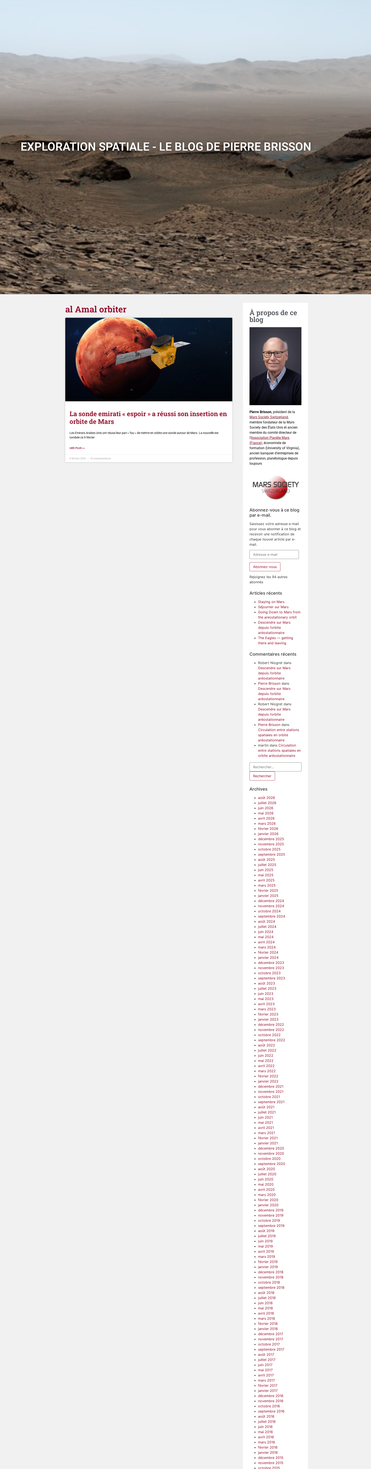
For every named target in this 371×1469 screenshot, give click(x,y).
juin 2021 (265, 1117)
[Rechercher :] (275, 766)
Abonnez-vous (265, 567)
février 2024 (268, 952)
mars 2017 (266, 1380)
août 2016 (266, 1416)
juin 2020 (265, 1179)
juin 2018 (265, 1303)
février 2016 (268, 1447)
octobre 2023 (269, 973)
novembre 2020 (271, 1153)
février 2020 (268, 1200)
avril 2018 (266, 1313)
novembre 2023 (271, 968)
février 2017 (267, 1385)
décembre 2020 (271, 1148)
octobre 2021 (269, 1097)
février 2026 (268, 828)
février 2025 (268, 890)
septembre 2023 (271, 978)
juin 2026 (265, 808)
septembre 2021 (271, 1102)
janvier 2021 (268, 1143)
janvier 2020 (268, 1205)
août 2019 (266, 1231)
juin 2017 (265, 1365)
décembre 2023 (271, 962)
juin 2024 (265, 932)
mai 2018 (265, 1308)
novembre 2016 (270, 1401)
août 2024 (266, 921)
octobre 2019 (269, 1220)
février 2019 (268, 1262)
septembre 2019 (271, 1225)
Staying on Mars (271, 602)
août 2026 (266, 798)
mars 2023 (267, 1009)
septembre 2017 (271, 1349)
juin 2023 (265, 993)
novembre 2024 (271, 906)
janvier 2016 (268, 1452)
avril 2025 (266, 880)
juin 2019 (265, 1241)
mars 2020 (267, 1195)
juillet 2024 (267, 926)
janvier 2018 (268, 1329)
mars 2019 (266, 1256)
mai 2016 (265, 1432)
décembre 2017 (270, 1334)
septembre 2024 (271, 916)
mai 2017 (265, 1370)
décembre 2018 (270, 1272)
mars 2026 (267, 823)
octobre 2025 (269, 849)
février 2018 (268, 1323)
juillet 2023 (267, 988)
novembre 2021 (270, 1091)
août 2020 (266, 1169)
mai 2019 (265, 1246)
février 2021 (268, 1138)
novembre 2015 (270, 1463)
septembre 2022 (271, 1040)
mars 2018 (266, 1318)
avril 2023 (266, 1004)
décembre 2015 (270, 1457)
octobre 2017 (269, 1344)
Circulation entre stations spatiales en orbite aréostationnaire (278, 735)
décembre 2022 (271, 1024)
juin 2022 (265, 1055)
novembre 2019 (270, 1215)
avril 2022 (266, 1066)
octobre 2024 (269, 911)
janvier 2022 (268, 1081)
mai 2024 (266, 937)
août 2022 (266, 1045)
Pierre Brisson (269, 683)
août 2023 (266, 983)
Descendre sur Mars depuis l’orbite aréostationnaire (274, 627)
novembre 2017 (270, 1339)
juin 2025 (265, 870)
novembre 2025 (271, 844)
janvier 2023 (268, 1019)
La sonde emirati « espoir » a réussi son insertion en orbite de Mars (148, 417)
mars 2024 (267, 947)
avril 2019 (266, 1251)
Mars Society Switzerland (268, 417)
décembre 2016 (270, 1396)
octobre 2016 (269, 1406)
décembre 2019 (270, 1210)
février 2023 (268, 1014)
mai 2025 (266, 875)
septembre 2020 (271, 1164)
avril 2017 (266, 1375)
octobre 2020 (269, 1158)
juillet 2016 (267, 1421)
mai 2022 (266, 1060)
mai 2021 (265, 1122)
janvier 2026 (268, 834)
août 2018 (266, 1292)
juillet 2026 (267, 803)
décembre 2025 (271, 839)
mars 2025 (267, 885)
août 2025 (266, 859)
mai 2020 (266, 1184)
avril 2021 (266, 1127)
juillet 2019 (267, 1236)
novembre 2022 (271, 1030)
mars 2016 (266, 1442)
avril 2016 (266, 1437)
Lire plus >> (77, 448)
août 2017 (266, 1354)
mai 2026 (266, 813)
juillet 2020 (267, 1174)
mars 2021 (266, 1133)
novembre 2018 (270, 1277)
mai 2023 (266, 999)
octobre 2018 (269, 1282)
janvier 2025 (268, 895)
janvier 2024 (268, 957)
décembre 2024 (271, 901)
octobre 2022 (269, 1035)
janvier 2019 (268, 1267)
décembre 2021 (270, 1086)
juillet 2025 (267, 865)
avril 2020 (266, 1189)
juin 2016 (265, 1427)
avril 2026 (266, 818)
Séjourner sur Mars (273, 607)
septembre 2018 (271, 1287)
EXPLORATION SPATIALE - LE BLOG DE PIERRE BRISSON (166, 146)
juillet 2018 (267, 1298)
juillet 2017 (266, 1360)
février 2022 (268, 1076)
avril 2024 (266, 942)
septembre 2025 (271, 854)
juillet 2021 (267, 1112)
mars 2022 (267, 1071)
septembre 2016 (271, 1411)
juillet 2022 (267, 1050)
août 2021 (266, 1107)
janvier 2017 (268, 1390)
